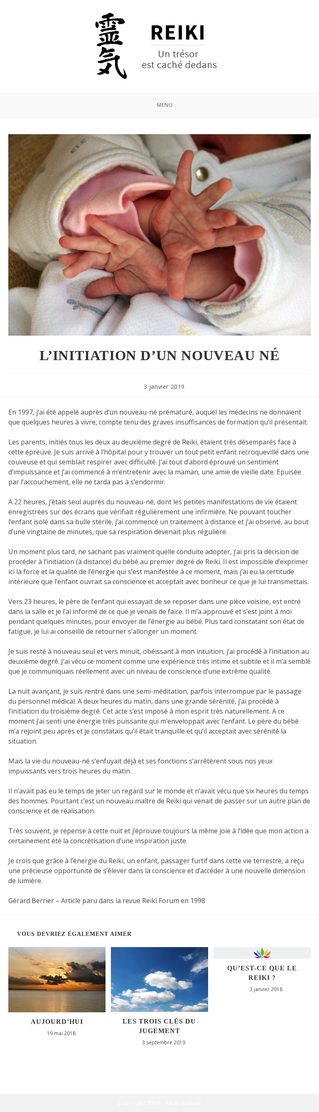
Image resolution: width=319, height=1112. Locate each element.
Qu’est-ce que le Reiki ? (262, 973)
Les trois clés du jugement (159, 1026)
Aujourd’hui (57, 1021)
